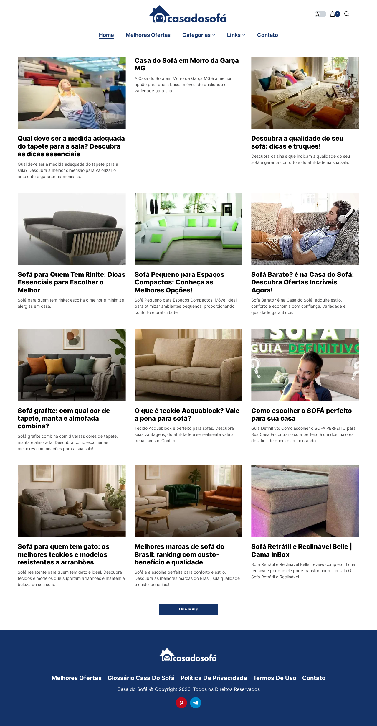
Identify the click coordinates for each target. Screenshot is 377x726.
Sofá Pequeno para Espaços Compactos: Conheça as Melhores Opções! (179, 282)
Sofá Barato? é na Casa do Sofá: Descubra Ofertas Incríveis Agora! (302, 282)
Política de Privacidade (214, 677)
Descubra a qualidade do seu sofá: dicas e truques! (297, 142)
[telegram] (195, 702)
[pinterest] (181, 702)
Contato (313, 677)
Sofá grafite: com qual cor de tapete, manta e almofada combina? (64, 418)
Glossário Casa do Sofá (141, 677)
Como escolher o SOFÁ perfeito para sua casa (301, 414)
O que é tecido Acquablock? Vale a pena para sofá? (187, 414)
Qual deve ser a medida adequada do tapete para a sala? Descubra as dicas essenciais (71, 146)
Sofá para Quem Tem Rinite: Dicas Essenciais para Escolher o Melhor (71, 282)
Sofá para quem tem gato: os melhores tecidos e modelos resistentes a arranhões (64, 554)
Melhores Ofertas (77, 677)
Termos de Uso (274, 677)
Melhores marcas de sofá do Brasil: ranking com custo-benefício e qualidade (179, 554)
